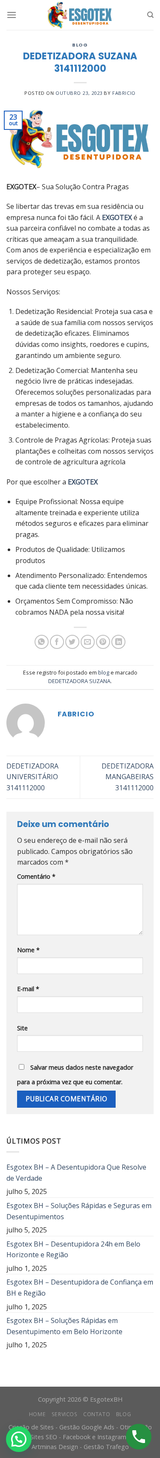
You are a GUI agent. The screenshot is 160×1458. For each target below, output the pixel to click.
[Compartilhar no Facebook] (57, 642)
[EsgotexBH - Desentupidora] (80, 15)
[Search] (150, 15)
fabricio (123, 93)
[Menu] (11, 14)
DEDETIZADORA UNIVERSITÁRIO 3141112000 (32, 776)
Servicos (65, 1414)
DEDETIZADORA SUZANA (79, 681)
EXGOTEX (117, 217)
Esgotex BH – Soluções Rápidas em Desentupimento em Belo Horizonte (64, 1326)
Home (37, 1414)
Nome (28, 950)
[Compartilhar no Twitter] (72, 642)
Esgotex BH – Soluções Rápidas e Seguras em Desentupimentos (78, 1211)
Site (22, 1028)
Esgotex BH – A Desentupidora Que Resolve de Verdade (76, 1172)
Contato (96, 1414)
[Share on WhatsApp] (42, 642)
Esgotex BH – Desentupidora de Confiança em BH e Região (79, 1287)
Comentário (36, 876)
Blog (123, 1414)
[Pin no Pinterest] (103, 642)
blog (79, 44)
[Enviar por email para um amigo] (88, 642)
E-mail (28, 989)
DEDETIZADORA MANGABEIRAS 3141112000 (128, 776)
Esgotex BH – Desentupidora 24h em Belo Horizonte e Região (73, 1249)
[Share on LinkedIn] (118, 642)
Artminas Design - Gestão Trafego (80, 1447)
